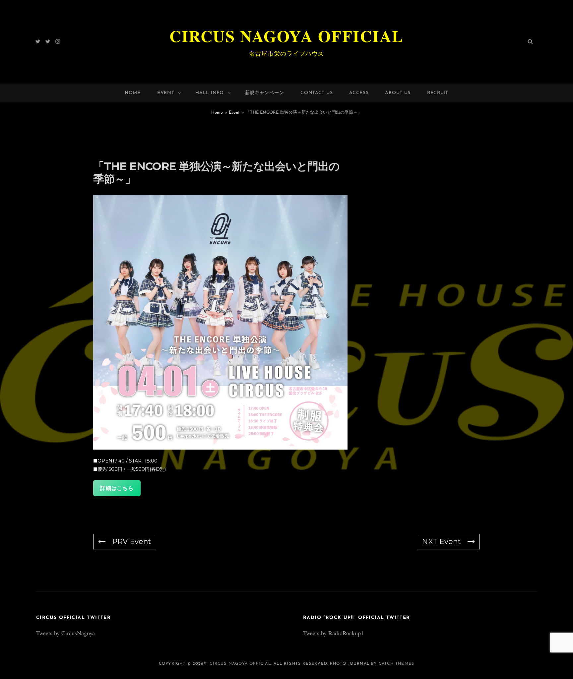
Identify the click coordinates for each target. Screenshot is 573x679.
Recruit (437, 93)
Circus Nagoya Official (286, 36)
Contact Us (316, 93)
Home (133, 93)
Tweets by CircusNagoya (65, 633)
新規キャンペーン (264, 93)
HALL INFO (209, 93)
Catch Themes (396, 664)
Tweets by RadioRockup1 (333, 633)
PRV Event (131, 541)
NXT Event (441, 541)
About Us (398, 93)
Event (165, 93)
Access (358, 93)
